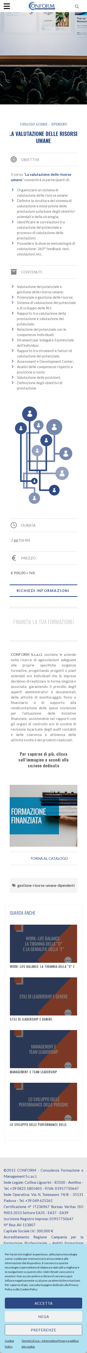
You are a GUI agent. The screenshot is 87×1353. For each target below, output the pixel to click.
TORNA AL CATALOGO (49, 858)
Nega (43, 1316)
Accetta (44, 1303)
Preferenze (43, 1330)
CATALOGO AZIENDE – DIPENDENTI (43, 124)
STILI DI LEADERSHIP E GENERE (31, 1019)
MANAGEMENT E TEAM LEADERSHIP (33, 1071)
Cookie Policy (28, 1289)
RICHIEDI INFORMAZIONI (43, 590)
